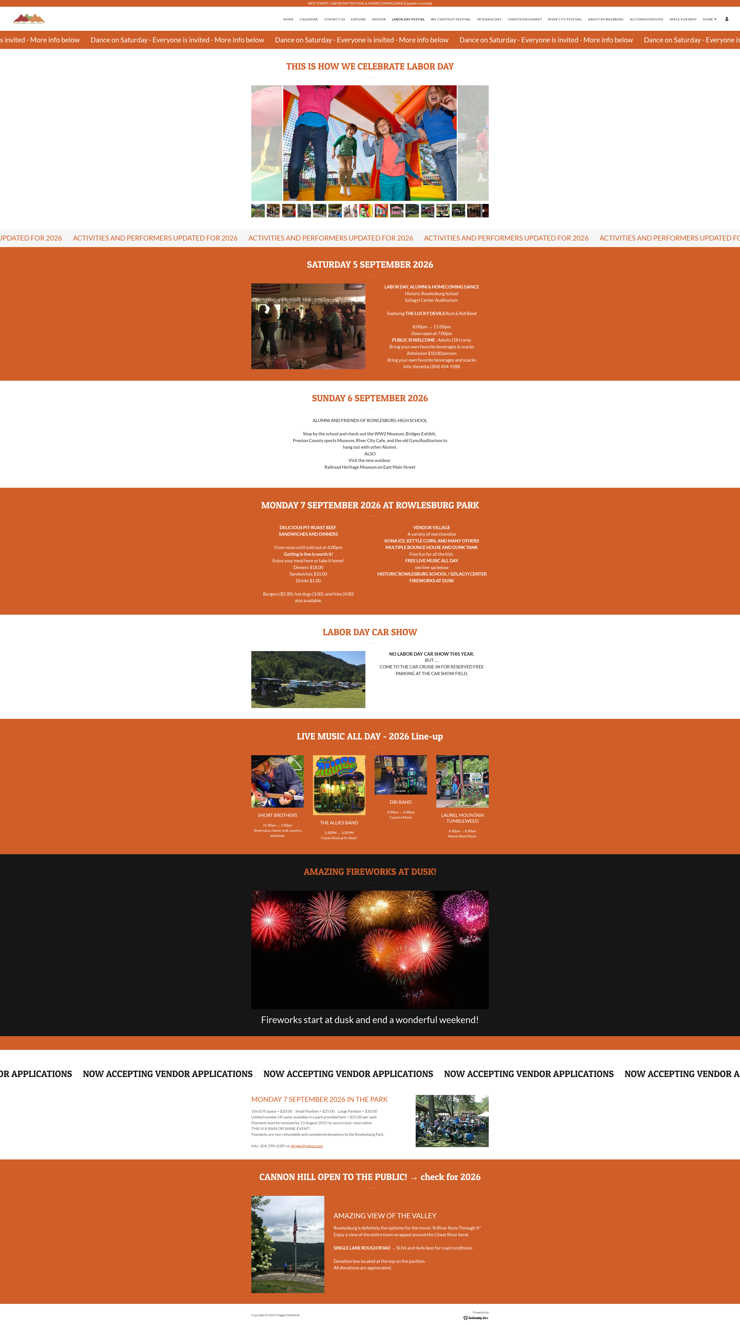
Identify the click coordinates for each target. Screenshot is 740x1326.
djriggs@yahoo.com (307, 1145)
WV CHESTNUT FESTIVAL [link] (451, 19)
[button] (710, 19)
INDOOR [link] (379, 19)
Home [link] (288, 19)
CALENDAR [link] (309, 19)
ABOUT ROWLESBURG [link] (606, 19)
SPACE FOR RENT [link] (683, 19)
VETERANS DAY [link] (489, 19)
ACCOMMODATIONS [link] (646, 19)
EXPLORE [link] (358, 19)
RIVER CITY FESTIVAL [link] (565, 19)
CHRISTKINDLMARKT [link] (525, 19)
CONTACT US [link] (334, 19)
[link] (29, 18)
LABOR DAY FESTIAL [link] (408, 19)
